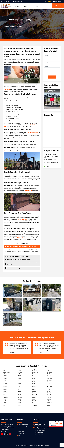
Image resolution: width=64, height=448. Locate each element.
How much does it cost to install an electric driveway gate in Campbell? (22, 263)
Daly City (5, 402)
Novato (33, 375)
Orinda (33, 380)
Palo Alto (34, 383)
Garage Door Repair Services (27, 6)
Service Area (21, 433)
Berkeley (4, 381)
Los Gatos (20, 397)
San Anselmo (35, 404)
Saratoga (49, 383)
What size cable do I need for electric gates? (18, 256)
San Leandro (49, 372)
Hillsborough (20, 388)
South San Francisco (51, 389)
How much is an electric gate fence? (16, 268)
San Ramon (49, 378)
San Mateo (49, 373)
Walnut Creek (49, 402)
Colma (4, 394)
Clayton (4, 391)
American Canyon (6, 372)
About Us (20, 429)
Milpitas (19, 405)
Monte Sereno (20, 407)
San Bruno (34, 405)
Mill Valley (19, 402)
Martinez (19, 399)
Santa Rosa (49, 381)
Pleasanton (34, 392)
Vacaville (49, 399)
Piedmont (34, 386)
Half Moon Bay (20, 381)
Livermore (20, 392)
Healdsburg (20, 385)
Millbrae (19, 404)
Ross (33, 402)
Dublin (4, 407)
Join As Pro (49, 6)
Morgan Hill (34, 370)
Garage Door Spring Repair (23, 426)
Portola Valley (35, 394)
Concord (4, 396)
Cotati (4, 399)
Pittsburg (34, 389)
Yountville (49, 407)
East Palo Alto (20, 369)
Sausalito (49, 385)
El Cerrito (19, 370)
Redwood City (35, 396)
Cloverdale (5, 392)
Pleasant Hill (34, 391)
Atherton (5, 375)
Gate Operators (20, 237)
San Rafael (49, 377)
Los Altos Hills (20, 396)
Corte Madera (5, 397)
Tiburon (48, 396)
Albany (4, 370)
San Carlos (34, 407)
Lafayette (20, 389)
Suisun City (49, 392)
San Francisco (50, 369)
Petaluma (34, 385)
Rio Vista (34, 399)
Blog (19, 435)
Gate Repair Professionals (43, 445)
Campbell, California (18, 1)
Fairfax (19, 373)
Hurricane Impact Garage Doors (40, 6)
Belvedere (5, 378)
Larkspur (19, 391)
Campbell (8, 40)
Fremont (19, 378)
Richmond (34, 397)
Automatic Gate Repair (23, 424)
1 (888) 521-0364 (58, 5)
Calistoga (5, 388)
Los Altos (19, 394)
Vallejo (48, 400)
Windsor (48, 404)
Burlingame (5, 386)
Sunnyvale (49, 394)
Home (4, 40)
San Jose (49, 370)
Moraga (33, 369)
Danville (4, 404)
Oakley (33, 378)
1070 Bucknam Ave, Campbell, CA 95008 (39, 433)
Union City (49, 397)
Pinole (33, 388)
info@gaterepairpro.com (7, 1)
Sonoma (49, 388)
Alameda (4, 369)
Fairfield (19, 375)
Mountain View (35, 372)
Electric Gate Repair (22, 219)
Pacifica (34, 381)
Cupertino (5, 400)
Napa (33, 373)
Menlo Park (20, 400)
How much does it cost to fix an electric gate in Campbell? (21, 246)
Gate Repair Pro (28, 190)
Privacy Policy (21, 431)
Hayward (19, 383)
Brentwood (5, 383)
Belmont (4, 377)
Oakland (34, 377)
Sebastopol (49, 386)
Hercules (19, 386)
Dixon (4, 405)
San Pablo (49, 375)
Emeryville (20, 372)
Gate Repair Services (17, 6)
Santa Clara (49, 380)
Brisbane (4, 385)
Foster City (20, 377)
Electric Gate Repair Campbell (17, 40)
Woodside (49, 405)
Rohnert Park (35, 400)
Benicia (4, 380)
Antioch (4, 373)
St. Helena (49, 391)
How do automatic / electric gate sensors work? (19, 259)
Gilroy (19, 380)
